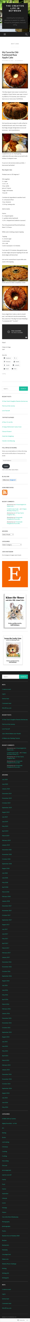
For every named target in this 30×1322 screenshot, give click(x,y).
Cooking (4, 1151)
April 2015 (5, 1055)
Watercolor (5, 1259)
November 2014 (7, 1079)
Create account (6, 689)
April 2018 (5, 887)
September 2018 (7, 863)
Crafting (4, 1156)
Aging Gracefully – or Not (9, 1123)
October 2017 (6, 915)
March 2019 (5, 835)
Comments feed (6, 703)
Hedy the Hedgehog (8, 436)
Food (3, 1184)
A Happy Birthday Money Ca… (16, 509)
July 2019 (5, 817)
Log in (4, 694)
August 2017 (5, 924)
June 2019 (5, 821)
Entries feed (5, 698)
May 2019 (5, 826)
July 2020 (5, 779)
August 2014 (5, 1093)
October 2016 (6, 971)
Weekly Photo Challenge (9, 1264)
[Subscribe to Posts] (4, 494)
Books (4, 1137)
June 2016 (5, 990)
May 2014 (5, 1107)
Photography (6, 1221)
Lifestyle (4, 1198)
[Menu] (4, 34)
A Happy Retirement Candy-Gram (12, 427)
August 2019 (5, 812)
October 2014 (6, 1083)
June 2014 (5, 1102)
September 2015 (7, 1032)
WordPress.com (6, 708)
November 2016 (7, 966)
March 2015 (5, 1060)
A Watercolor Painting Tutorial (11, 738)
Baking (4, 1132)
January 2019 (6, 845)
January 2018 (6, 901)
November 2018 (7, 854)
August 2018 (5, 868)
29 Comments (19, 60)
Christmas (5, 1147)
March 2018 (5, 892)
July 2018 (5, 873)
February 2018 (6, 896)
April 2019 (5, 831)
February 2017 (6, 952)
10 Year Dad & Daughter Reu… (15, 513)
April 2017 (5, 943)
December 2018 (6, 849)
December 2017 (6, 906)
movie (4, 1203)
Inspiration (5, 1193)
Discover (4, 1165)
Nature (4, 1212)
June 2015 (5, 1046)
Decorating (5, 1161)
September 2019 (7, 807)
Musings (4, 1207)
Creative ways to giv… (13, 509)
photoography (6, 1226)
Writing (4, 1268)
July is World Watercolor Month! (11, 733)
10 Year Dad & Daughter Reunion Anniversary (15, 401)
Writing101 (5, 1278)
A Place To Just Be (7, 422)
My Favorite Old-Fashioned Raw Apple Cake (10, 55)
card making (5, 1142)
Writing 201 (5, 1273)
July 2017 (5, 929)
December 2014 (6, 1074)
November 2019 (7, 798)
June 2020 (5, 784)
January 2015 (6, 1069)
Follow (6, 466)
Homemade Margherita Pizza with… (14, 518)
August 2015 (5, 1037)
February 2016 (6, 1009)
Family (4, 1179)
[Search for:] (15, 388)
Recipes (4, 1240)
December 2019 (6, 793)
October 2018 (6, 859)
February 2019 (6, 840)
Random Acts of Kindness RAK (11, 1235)
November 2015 (7, 1023)
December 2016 (6, 962)
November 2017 (7, 910)
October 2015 (6, 1027)
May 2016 (5, 995)
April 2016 (5, 999)
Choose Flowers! (7, 431)
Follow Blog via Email (9, 447)
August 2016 (5, 981)
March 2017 (5, 948)
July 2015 (5, 1041)
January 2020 (6, 789)
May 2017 (5, 938)
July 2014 (5, 1097)
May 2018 (5, 882)
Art (3, 1128)
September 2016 (7, 976)
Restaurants (5, 1245)
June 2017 (5, 934)
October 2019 (6, 803)
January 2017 (6, 957)
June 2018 (5, 878)
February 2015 (6, 1065)
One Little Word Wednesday (10, 1217)
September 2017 (7, 920)
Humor (4, 1189)
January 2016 (6, 1013)
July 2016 (5, 985)
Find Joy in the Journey (8, 406)
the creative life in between (15, 8)
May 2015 (5, 1051)
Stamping (5, 1249)
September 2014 (7, 1088)
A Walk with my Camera (9, 1118)
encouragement (6, 1170)
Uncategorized (6, 1254)
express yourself (6, 1175)
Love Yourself (6, 410)
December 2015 (6, 1018)
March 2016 (5, 1004)
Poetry (4, 1231)
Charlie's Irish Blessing (8, 441)
